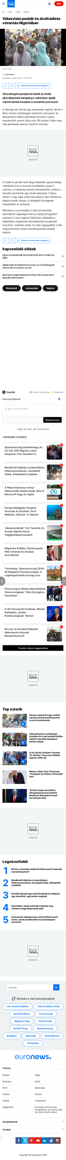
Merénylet (11, 288)
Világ (18, 12)
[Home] (3, 12)
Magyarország (22, 1021)
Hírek (10, 12)
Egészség (31, 1035)
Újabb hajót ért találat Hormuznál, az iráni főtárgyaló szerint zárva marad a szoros (28, 266)
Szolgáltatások (9, 1121)
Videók (5, 1100)
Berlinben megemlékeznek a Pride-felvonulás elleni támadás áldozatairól (28, 276)
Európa (6, 1075)
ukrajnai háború (21, 1013)
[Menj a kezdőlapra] (11, 3)
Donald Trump (20, 1028)
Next (4, 1087)
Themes (6, 1068)
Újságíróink (8, 1107)
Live (59, 3)
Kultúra (38, 1094)
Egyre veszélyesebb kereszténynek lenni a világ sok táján (28, 256)
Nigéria (26, 12)
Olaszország (45, 1021)
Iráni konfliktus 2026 (49, 1006)
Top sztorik (12, 709)
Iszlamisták (32, 288)
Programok (40, 1100)
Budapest (12, 1035)
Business (6, 1081)
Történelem (33, 1043)
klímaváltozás (52, 1035)
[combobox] (33, 987)
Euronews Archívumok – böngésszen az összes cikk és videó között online (48, 1109)
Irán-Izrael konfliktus (18, 1006)
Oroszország (46, 1013)
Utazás (6, 1094)
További (6, 1129)
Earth (37, 1081)
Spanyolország (45, 1028)
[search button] (56, 987)
